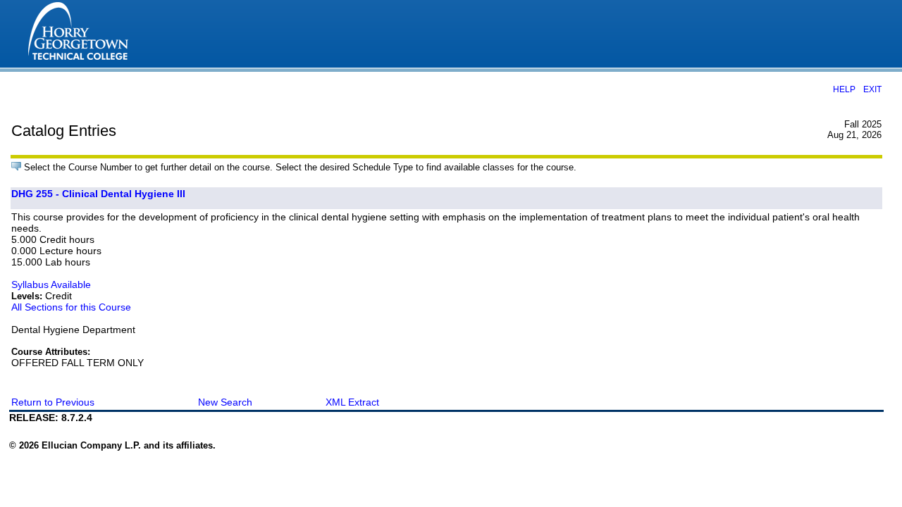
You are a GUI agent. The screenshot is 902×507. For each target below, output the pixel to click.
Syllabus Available (51, 284)
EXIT (872, 89)
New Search (225, 402)
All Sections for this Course (71, 307)
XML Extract (352, 402)
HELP (844, 89)
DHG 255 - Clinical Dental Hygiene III (98, 193)
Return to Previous (52, 402)
